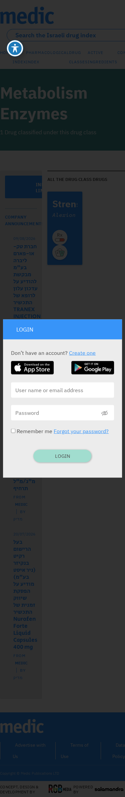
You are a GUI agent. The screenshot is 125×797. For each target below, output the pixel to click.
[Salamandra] (109, 789)
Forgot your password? (81, 431)
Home (6, 52)
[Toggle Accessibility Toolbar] (15, 48)
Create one (82, 353)
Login (62, 456)
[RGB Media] (60, 789)
